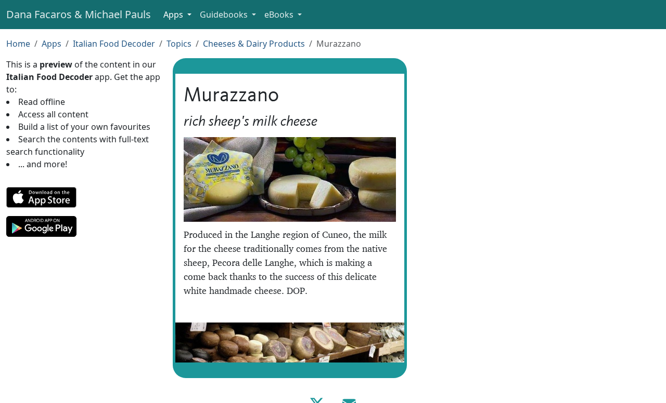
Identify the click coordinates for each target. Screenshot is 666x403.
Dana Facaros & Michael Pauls (78, 14)
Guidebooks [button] (225, 14)
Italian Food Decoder (114, 43)
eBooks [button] (280, 14)
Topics (178, 43)
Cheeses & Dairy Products (254, 43)
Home (18, 43)
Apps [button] (174, 14)
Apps (51, 43)
